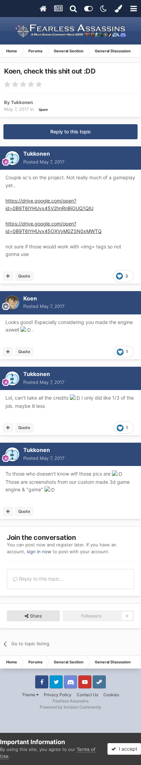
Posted (43, 162)
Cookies (111, 694)
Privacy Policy (58, 694)
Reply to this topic (70, 131)
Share (35, 616)
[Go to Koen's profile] (12, 302)
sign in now (39, 551)
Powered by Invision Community (70, 707)
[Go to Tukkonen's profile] (12, 158)
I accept (126, 749)
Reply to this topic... (41, 579)
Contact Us (87, 694)
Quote (24, 275)
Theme (29, 694)
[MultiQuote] (8, 276)
